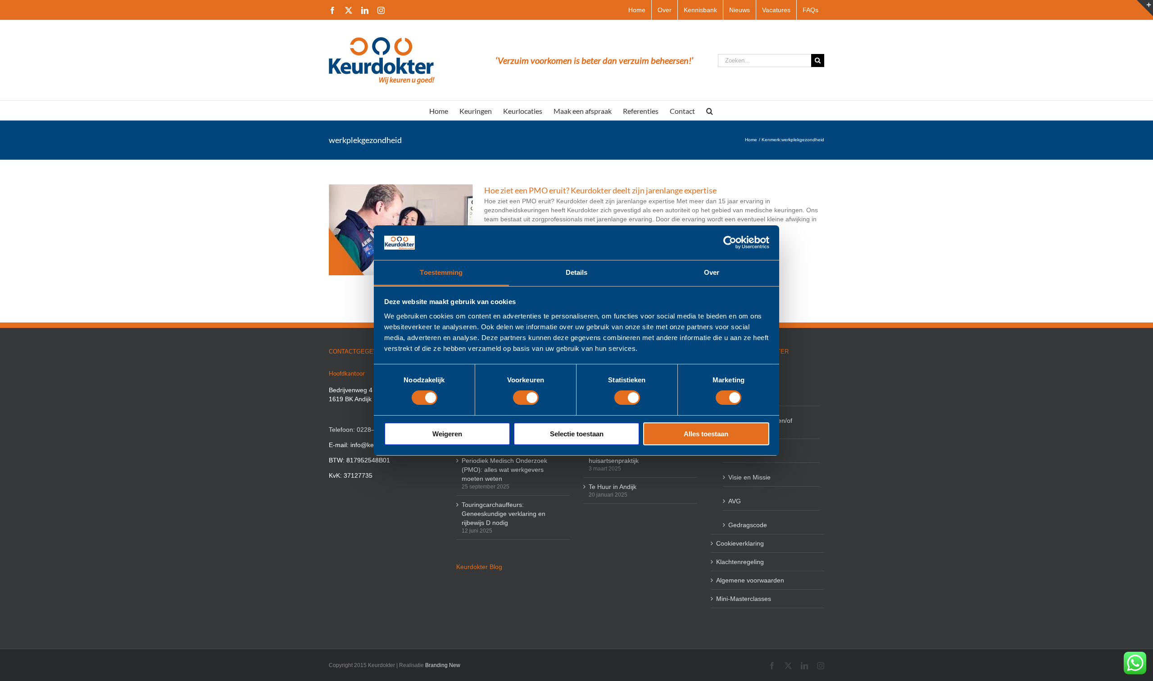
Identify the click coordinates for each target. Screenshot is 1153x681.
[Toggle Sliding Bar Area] (1145, 8)
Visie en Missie (749, 477)
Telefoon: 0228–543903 (362, 429)
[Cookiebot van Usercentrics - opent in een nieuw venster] (729, 242)
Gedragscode (747, 525)
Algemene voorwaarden (750, 580)
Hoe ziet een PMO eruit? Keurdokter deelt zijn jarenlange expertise (600, 190)
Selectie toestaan (577, 434)
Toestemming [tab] (441, 272)
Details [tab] (577, 272)
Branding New (442, 665)
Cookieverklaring (740, 543)
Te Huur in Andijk (612, 486)
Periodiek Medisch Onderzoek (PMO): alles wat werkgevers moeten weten (504, 469)
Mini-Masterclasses (743, 598)
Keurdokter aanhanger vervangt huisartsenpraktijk (634, 456)
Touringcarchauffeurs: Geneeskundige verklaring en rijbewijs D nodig (503, 513)
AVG (734, 501)
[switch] (526, 397)
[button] (709, 110)
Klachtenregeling (740, 561)
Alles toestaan (706, 434)
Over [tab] (711, 272)
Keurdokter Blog (479, 566)
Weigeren (447, 434)
